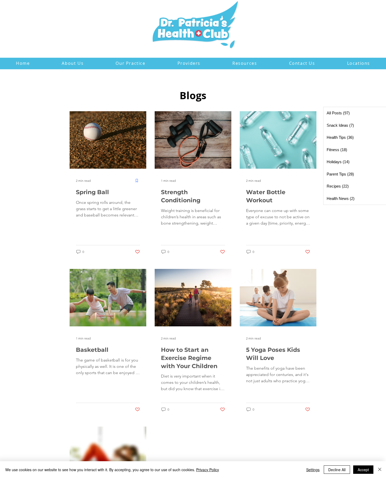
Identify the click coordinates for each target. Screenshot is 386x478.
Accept (363, 469)
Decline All (337, 469)
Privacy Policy (207, 469)
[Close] (380, 469)
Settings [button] (313, 469)
